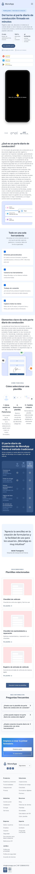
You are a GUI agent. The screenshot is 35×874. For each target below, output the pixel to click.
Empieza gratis (17, 749)
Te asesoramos (17, 753)
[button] (31, 4)
